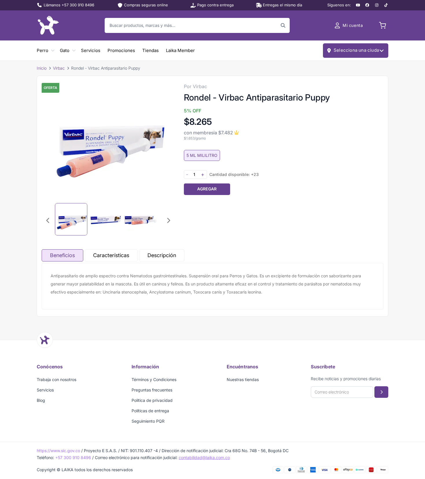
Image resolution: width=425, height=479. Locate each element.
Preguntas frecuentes (152, 389)
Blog (41, 400)
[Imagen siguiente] (168, 220)
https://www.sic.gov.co (58, 450)
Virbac (59, 68)
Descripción (161, 255)
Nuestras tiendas (243, 379)
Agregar (207, 188)
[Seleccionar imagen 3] (140, 219)
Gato (64, 50)
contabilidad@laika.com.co (204, 457)
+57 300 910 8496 (73, 457)
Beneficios (62, 255)
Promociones (121, 50)
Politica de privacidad (152, 400)
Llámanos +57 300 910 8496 (69, 5)
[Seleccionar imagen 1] (71, 219)
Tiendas (150, 50)
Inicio (42, 68)
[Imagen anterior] (48, 220)
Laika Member (180, 50)
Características (111, 255)
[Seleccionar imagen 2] (106, 219)
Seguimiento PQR (148, 421)
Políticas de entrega (150, 410)
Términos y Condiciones (154, 379)
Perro (42, 50)
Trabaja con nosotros (56, 379)
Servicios (90, 50)
